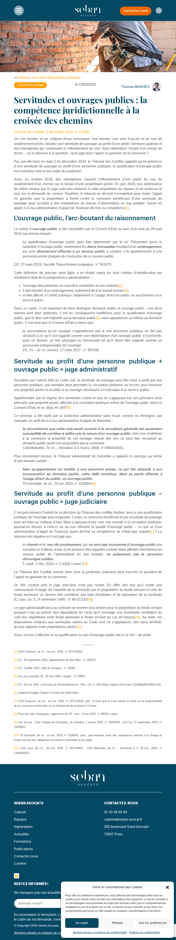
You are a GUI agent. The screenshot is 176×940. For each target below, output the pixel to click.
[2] (120, 285)
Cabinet (20, 812)
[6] (94, 483)
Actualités (21, 834)
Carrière (20, 863)
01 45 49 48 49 (115, 812)
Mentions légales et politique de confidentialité (100, 932)
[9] (89, 599)
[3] (126, 290)
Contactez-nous (135, 10)
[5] (69, 407)
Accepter (82, 923)
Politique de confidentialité (144, 932)
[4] (98, 318)
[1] (127, 208)
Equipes (20, 819)
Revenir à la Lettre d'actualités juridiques (49, 77)
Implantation (23, 826)
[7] (152, 531)
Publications (23, 849)
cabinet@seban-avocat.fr (123, 819)
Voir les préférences (153, 923)
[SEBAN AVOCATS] (88, 10)
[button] (167, 887)
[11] (79, 627)
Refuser (117, 923)
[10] (137, 617)
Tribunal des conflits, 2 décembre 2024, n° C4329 (51, 132)
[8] (86, 564)
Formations (22, 841)
